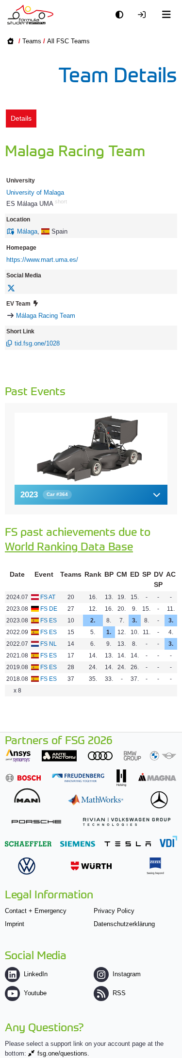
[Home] (30, 14)
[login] (144, 15)
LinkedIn (36, 974)
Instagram (127, 974)
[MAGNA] (157, 776)
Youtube (35, 993)
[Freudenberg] (78, 777)
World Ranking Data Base (69, 546)
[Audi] (100, 755)
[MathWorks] (95, 799)
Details (21, 118)
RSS (119, 993)
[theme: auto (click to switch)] (122, 15)
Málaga (27, 231)
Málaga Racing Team (45, 315)
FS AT (47, 597)
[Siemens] (77, 843)
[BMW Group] (150, 755)
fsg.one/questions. (63, 1053)
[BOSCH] (23, 777)
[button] (91, 495)
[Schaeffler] (28, 843)
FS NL (48, 643)
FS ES (48, 620)
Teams (31, 41)
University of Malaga (35, 192)
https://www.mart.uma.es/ (42, 259)
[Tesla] (127, 843)
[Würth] (91, 866)
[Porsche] (36, 821)
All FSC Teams (68, 41)
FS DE (48, 608)
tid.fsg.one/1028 (37, 343)
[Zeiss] (155, 866)
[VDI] (168, 841)
